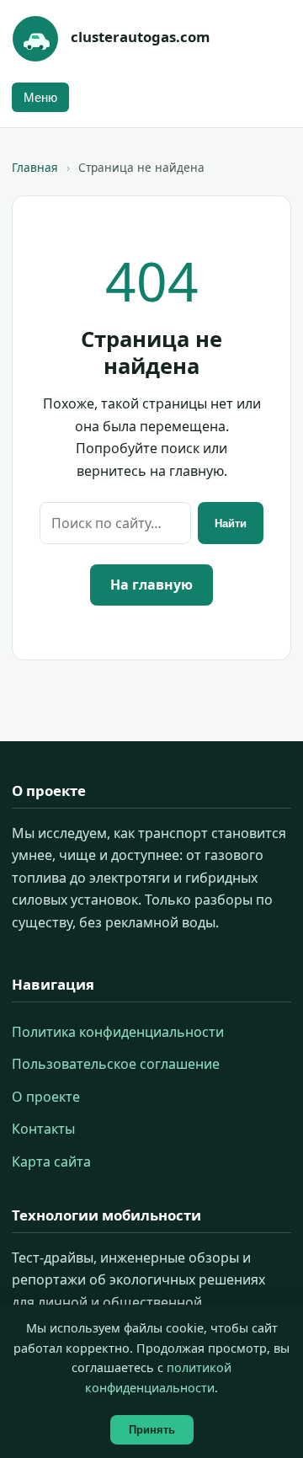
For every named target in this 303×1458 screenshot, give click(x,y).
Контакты (43, 1128)
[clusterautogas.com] (35, 38)
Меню (40, 97)
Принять (152, 1429)
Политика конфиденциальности (118, 1032)
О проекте (46, 1096)
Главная (35, 167)
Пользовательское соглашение (116, 1064)
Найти (231, 523)
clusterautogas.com (140, 36)
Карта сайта (51, 1161)
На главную (151, 584)
